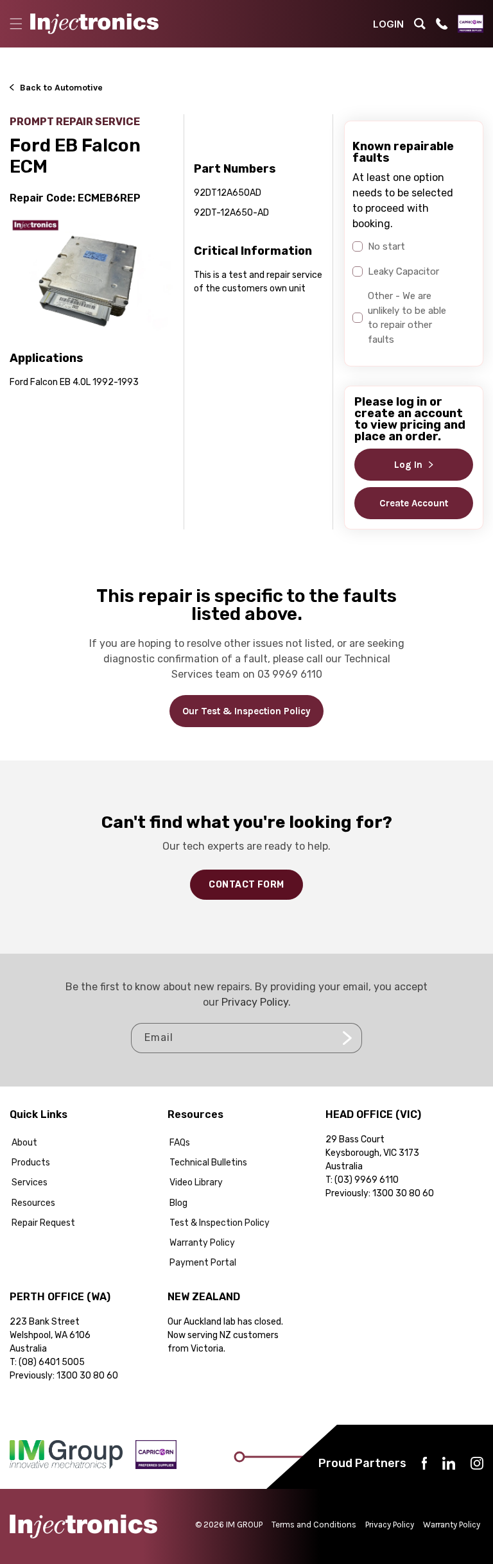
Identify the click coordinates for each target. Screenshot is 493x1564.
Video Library (196, 1182)
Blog (178, 1203)
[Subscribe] (347, 1038)
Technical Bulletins (208, 1162)
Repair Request (43, 1222)
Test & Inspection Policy (219, 1222)
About (24, 1142)
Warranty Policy (202, 1242)
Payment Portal (202, 1262)
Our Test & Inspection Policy (246, 711)
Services (30, 1182)
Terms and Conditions (314, 1524)
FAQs (179, 1142)
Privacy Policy (254, 1002)
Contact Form (246, 884)
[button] (16, 24)
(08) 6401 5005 (52, 1362)
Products (31, 1162)
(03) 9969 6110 (366, 1179)
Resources (33, 1203)
